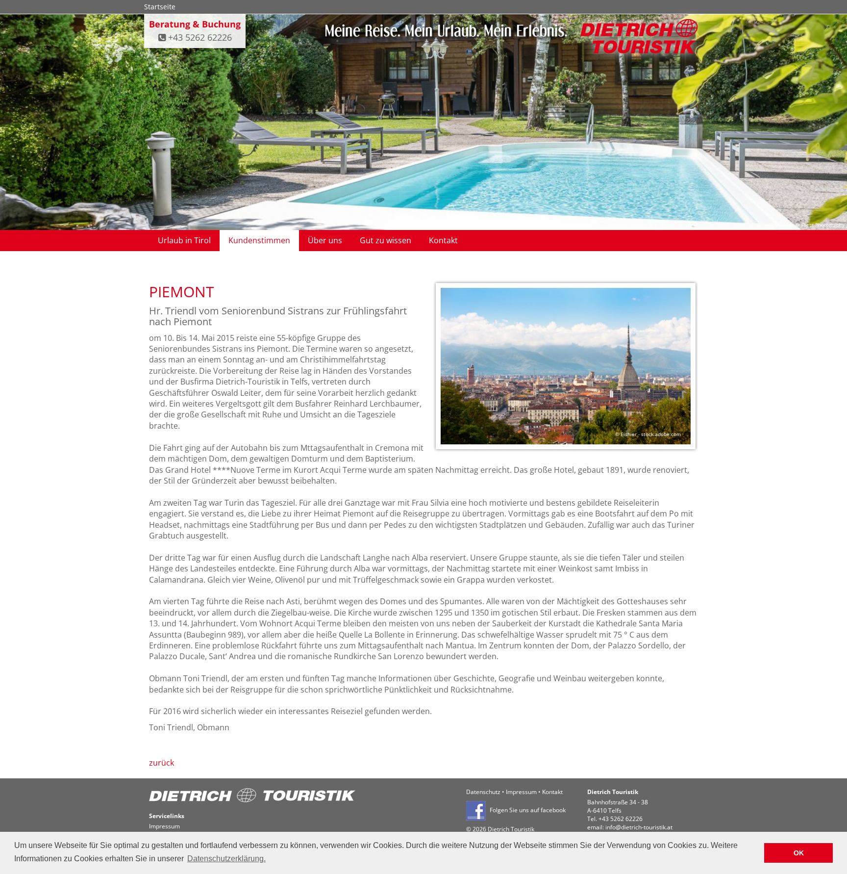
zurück (161, 762)
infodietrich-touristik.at (639, 827)
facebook (553, 810)
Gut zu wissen (385, 240)
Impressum (521, 792)
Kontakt (443, 240)
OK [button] (799, 853)
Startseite (159, 6)
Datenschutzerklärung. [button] (226, 858)
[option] (566, 367)
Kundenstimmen (259, 240)
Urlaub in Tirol (184, 240)
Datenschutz (483, 792)
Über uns (325, 240)
